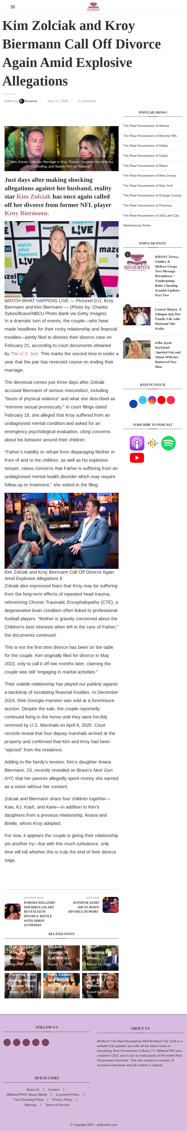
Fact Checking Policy (28, 1099)
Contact (54, 1089)
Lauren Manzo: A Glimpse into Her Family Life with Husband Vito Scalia (168, 319)
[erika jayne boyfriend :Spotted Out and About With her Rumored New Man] (137, 349)
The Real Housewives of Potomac (147, 205)
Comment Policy (67, 1094)
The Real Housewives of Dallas (145, 145)
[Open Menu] (13, 7)
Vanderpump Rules (137, 225)
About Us (32, 1089)
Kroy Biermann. (27, 213)
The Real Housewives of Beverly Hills (150, 136)
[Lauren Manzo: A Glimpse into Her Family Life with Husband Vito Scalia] (137, 316)
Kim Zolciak (34, 196)
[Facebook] (7, 1042)
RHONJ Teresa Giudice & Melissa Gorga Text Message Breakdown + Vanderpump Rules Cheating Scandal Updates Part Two (167, 276)
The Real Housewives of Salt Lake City (151, 215)
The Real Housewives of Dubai (145, 155)
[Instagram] (26, 1042)
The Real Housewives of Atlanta (146, 125)
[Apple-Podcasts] (137, 438)
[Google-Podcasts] (152, 438)
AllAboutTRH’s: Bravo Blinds (26, 1094)
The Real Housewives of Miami (145, 165)
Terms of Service (57, 1105)
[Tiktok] (35, 1042)
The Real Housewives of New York (148, 185)
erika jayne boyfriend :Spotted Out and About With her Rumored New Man (167, 354)
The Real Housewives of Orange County (152, 195)
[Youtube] (137, 453)
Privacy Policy (62, 1099)
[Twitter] (16, 1042)
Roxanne (31, 101)
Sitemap (30, 1105)
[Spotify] (168, 438)
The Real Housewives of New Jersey (149, 175)
